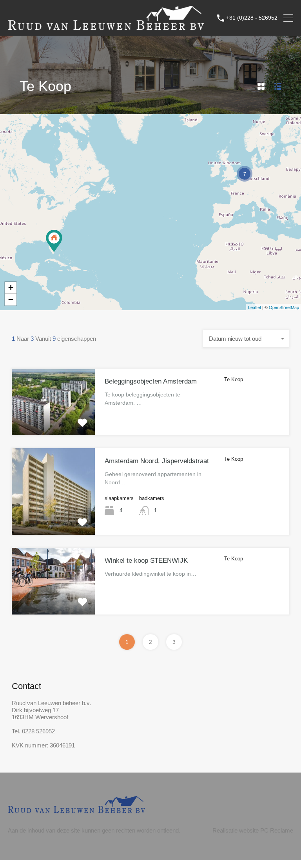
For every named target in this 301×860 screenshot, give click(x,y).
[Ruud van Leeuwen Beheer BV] (106, 26)
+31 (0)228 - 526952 (251, 18)
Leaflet (254, 307)
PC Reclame (276, 830)
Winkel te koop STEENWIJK (146, 560)
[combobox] (246, 339)
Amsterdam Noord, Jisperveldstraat (157, 461)
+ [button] (10, 288)
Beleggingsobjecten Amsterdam (151, 381)
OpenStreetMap (284, 307)
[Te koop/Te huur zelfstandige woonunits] (54, 241)
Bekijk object (53, 422)
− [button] (10, 299)
